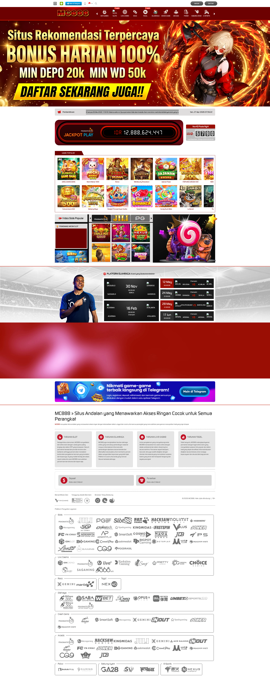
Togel (145, 16)
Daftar (211, 3)
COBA (103, 230)
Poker (186, 16)
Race (135, 16)
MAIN (70, 169)
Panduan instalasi (245, 355)
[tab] (101, 218)
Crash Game (165, 16)
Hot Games (104, 16)
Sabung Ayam (196, 16)
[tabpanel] (135, 63)
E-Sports (206, 16)
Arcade (176, 16)
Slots (115, 16)
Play (88, 135)
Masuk (196, 3)
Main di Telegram (74, 3)
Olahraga (155, 16)
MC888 (57, 424)
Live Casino (125, 16)
